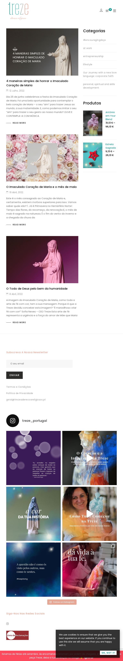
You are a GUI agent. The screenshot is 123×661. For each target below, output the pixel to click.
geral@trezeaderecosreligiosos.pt (26, 399)
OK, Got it (108, 652)
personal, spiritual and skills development (99, 86)
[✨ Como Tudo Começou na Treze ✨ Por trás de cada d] (89, 514)
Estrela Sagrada (111, 146)
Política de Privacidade (19, 393)
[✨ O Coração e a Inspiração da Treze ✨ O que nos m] (89, 458)
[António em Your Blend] (92, 112)
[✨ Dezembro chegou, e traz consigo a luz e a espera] (33, 458)
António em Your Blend (110, 116)
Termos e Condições (18, 386)
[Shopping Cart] (107, 11)
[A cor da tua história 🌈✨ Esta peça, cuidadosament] (33, 514)
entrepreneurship (93, 56)
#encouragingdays (94, 40)
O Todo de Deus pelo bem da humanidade (37, 289)
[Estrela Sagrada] (92, 144)
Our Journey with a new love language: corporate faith (100, 74)
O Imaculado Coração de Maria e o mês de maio (41, 187)
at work (87, 48)
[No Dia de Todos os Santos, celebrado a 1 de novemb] (33, 570)
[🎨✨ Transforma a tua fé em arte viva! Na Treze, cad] (89, 570)
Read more (19, 123)
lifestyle (87, 64)
